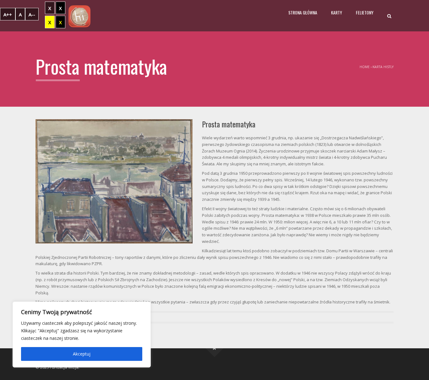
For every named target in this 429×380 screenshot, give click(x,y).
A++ (7, 14)
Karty (336, 12)
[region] (82, 334)
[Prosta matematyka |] (79, 15)
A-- (32, 14)
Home (365, 67)
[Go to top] (215, 348)
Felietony (364, 12)
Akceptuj (81, 354)
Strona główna (302, 12)
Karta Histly (383, 67)
